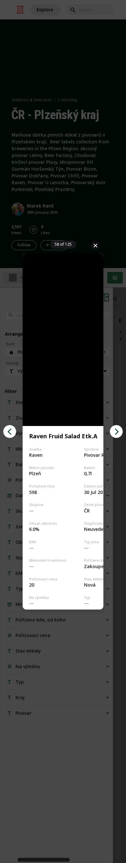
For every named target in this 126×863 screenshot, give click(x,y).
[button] (9, 431)
